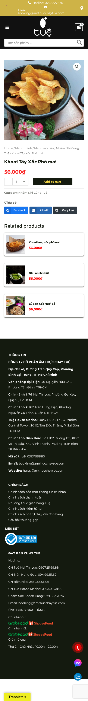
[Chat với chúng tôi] (78, 663)
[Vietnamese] (6, 11)
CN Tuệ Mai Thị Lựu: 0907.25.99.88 (33, 567)
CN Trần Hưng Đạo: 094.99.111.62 (32, 575)
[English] (6, 5)
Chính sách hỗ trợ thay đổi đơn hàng (35, 514)
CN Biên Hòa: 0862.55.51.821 (28, 582)
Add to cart (52, 182)
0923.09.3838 (52, 589)
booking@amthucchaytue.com (42, 463)
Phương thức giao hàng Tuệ (29, 503)
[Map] (82, 8)
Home (8, 148)
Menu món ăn (44, 148)
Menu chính (23, 148)
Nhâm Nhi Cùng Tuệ (32, 192)
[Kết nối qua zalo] (78, 677)
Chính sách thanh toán (25, 497)
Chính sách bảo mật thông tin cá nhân (37, 492)
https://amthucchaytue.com (43, 470)
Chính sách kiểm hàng (25, 509)
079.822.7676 (54, 596)
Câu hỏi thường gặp (23, 520)
